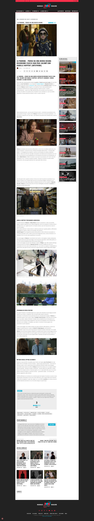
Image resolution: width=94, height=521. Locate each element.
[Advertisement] (37, 103)
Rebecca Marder (32, 415)
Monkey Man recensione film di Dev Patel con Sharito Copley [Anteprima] (22, 482)
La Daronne (34, 413)
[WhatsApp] (34, 71)
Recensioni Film (34, 19)
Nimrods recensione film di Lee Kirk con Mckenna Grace (67, 130)
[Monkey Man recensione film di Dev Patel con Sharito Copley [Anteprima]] (23, 474)
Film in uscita (26, 412)
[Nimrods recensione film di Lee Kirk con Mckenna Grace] (67, 127)
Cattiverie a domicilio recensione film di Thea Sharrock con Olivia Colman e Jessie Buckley (50, 462)
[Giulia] (18, 68)
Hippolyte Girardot (41, 412)
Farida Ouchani (20, 412)
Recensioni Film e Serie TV (24, 19)
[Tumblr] (44, 71)
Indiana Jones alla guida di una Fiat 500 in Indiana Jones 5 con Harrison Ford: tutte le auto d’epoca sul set (26, 442)
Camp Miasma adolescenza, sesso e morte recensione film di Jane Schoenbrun (67, 81)
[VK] (47, 71)
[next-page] (75, 62)
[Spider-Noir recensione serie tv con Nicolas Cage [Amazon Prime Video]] (67, 176)
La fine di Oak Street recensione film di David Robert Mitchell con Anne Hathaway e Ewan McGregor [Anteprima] (67, 93)
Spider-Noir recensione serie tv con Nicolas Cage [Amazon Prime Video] (67, 179)
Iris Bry (47, 412)
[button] (75, 0)
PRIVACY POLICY (44, 516)
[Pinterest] (29, 71)
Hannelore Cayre (33, 412)
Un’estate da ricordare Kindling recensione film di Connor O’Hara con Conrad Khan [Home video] (50, 482)
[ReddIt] (32, 71)
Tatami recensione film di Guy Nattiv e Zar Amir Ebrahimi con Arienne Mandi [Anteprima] (36, 482)
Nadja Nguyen (26, 415)
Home (18, 19)
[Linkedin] (42, 71)
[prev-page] (73, 62)
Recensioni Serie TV (63, 177)
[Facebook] (24, 71)
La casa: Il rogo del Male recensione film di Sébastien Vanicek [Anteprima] (67, 166)
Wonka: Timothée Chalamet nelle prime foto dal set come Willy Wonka (47, 441)
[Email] (39, 71)
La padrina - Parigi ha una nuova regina (45, 413)
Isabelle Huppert (20, 413)
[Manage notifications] (2, 518)
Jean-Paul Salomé (28, 413)
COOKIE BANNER (49, 516)
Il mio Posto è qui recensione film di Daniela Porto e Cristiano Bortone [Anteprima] (35, 463)
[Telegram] (37, 71)
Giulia (20, 68)
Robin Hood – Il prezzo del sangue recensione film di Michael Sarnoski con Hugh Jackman (67, 117)
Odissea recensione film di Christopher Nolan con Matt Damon (67, 155)
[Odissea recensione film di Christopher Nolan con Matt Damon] (67, 151)
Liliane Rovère (19, 415)
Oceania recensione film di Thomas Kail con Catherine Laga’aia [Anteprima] (67, 105)
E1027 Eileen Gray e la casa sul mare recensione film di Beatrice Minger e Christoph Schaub (22, 463)
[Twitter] (27, 71)
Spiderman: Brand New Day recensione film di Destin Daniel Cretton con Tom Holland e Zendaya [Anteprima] (67, 141)
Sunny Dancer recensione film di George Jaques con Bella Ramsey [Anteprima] (66, 69)
